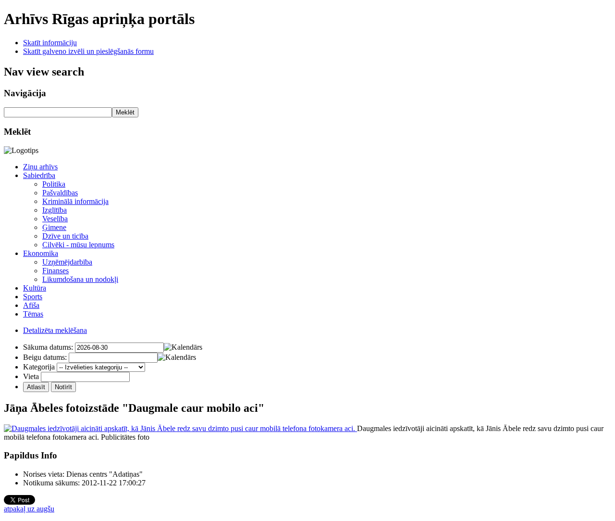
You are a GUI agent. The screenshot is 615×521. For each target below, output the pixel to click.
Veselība (55, 219)
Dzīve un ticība (65, 236)
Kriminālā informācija (75, 201)
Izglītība (54, 210)
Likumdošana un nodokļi (80, 279)
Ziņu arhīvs (40, 167)
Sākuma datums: (48, 347)
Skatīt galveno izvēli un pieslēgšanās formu (88, 51)
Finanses (55, 271)
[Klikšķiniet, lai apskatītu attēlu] (180, 428)
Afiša (31, 305)
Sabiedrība (39, 175)
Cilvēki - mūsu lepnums (78, 245)
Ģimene (54, 227)
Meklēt (125, 112)
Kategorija (39, 367)
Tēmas (33, 314)
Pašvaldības (60, 193)
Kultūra (34, 288)
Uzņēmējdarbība (67, 262)
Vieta (31, 376)
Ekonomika (40, 253)
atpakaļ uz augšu (29, 509)
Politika (53, 184)
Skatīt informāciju (50, 42)
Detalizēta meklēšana (55, 330)
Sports (32, 296)
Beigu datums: (45, 357)
